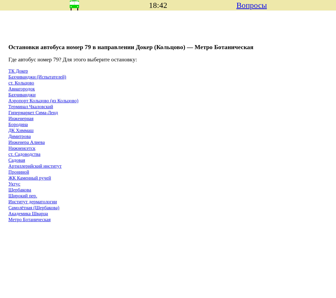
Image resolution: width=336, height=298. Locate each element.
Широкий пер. (22, 195)
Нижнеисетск (21, 148)
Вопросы (251, 5)
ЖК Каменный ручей (29, 178)
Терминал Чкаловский (30, 106)
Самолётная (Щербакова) (33, 207)
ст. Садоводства (24, 154)
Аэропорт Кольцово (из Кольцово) (43, 100)
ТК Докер (18, 71)
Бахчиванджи (22, 94)
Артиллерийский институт (35, 166)
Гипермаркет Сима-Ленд (33, 112)
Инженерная (20, 118)
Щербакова (19, 189)
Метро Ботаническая (29, 219)
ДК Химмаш (21, 130)
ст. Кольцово (21, 82)
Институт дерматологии (32, 201)
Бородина (18, 124)
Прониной (18, 172)
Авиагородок (21, 88)
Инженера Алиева (26, 142)
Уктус (14, 183)
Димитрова (19, 136)
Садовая (16, 160)
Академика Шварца (28, 213)
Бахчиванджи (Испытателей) (37, 77)
